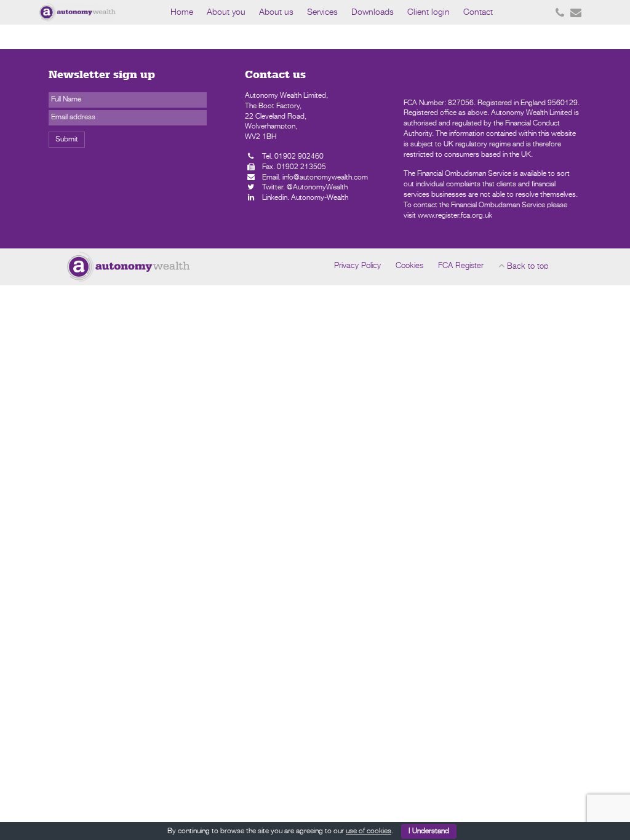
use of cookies (368, 831)
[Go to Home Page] (128, 267)
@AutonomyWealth (317, 187)
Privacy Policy (357, 266)
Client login (428, 12)
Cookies (409, 266)
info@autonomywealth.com (325, 177)
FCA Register (461, 266)
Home (181, 12)
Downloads (372, 12)
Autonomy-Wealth (319, 198)
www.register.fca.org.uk (455, 216)
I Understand (429, 831)
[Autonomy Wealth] (97, 12)
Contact (478, 12)
